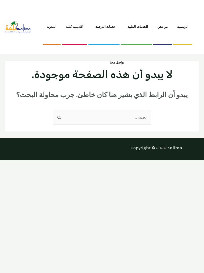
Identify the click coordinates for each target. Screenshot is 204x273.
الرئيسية (182, 26)
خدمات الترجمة (105, 26)
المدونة (51, 26)
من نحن (163, 26)
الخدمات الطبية (138, 26)
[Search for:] (102, 117)
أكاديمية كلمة (74, 26)
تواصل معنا (117, 62)
